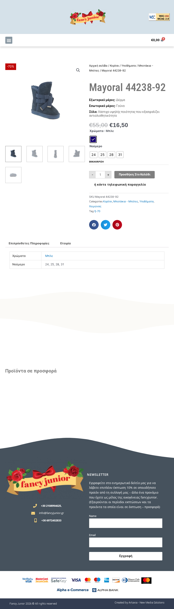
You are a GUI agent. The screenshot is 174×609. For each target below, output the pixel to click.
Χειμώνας (95, 206)
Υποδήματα (128, 65)
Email (92, 535)
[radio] (93, 139)
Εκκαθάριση (96, 161)
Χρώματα (97, 131)
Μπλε (49, 256)
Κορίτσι (114, 65)
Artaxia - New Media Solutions (146, 602)
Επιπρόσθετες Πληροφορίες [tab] (29, 243)
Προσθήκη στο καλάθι (134, 174)
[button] (8, 40)
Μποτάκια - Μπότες (125, 201)
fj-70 (97, 211)
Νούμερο (96, 146)
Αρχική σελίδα (98, 65)
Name (93, 516)
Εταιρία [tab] (65, 243)
